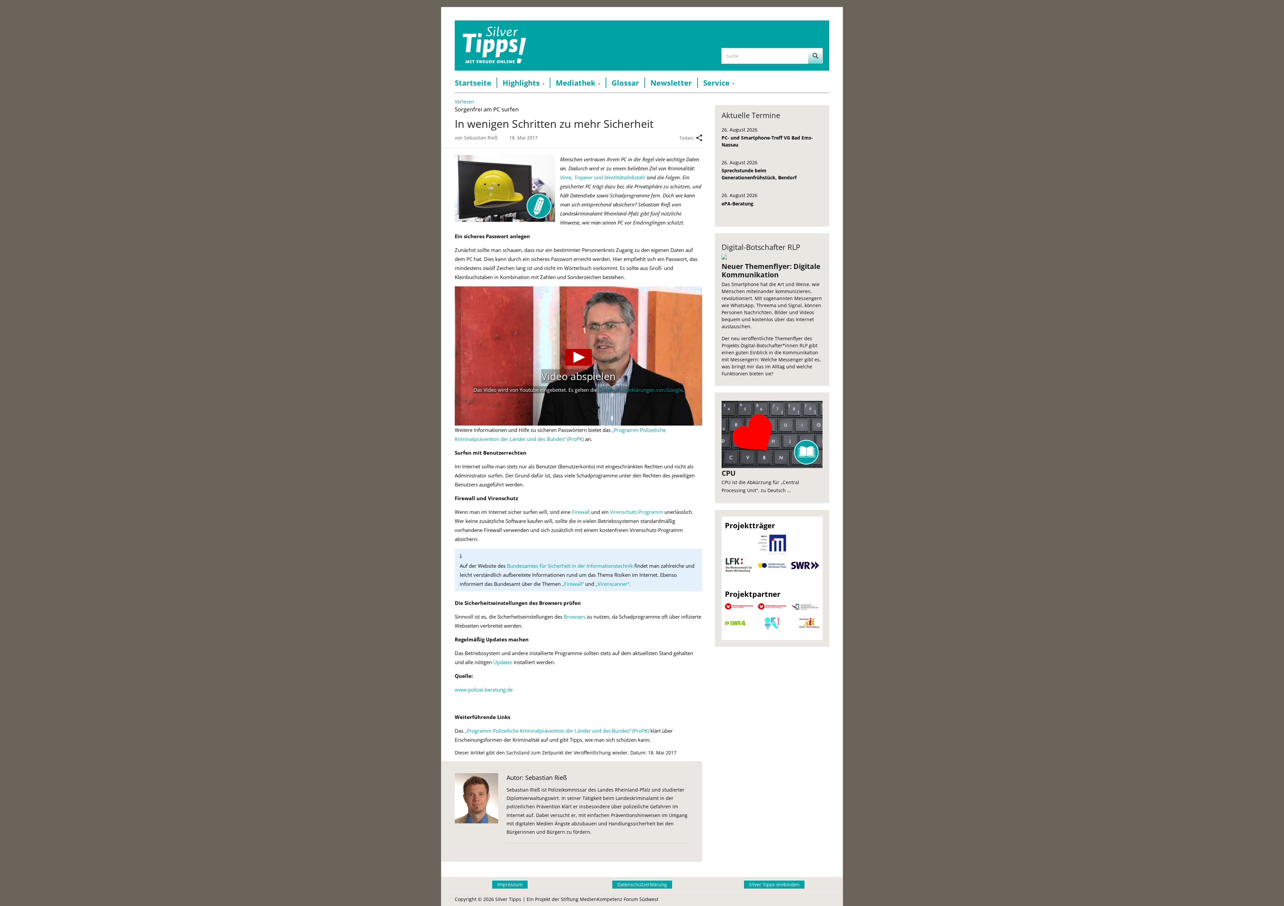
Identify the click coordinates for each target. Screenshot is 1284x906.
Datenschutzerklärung (642, 884)
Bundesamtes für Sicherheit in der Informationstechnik (570, 565)
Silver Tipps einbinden (774, 884)
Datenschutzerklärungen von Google (640, 389)
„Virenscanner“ (612, 583)
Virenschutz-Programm (636, 512)
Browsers (574, 616)
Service (716, 83)
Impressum (510, 884)
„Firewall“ (573, 583)
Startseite (473, 83)
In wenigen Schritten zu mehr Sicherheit (554, 123)
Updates (502, 662)
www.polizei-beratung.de (484, 689)
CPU (729, 473)
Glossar (625, 83)
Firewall (581, 512)
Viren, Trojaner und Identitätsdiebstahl (602, 177)
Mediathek (576, 83)
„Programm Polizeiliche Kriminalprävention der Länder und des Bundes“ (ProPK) (557, 730)
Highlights (521, 83)
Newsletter (671, 83)
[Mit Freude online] (494, 45)
